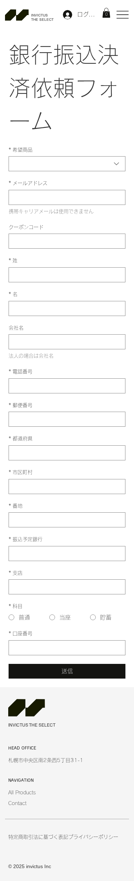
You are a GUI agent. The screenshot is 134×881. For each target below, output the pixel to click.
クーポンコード (26, 227)
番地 (16, 505)
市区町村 (21, 472)
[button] (106, 13)
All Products (22, 792)
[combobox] (67, 163)
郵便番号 (21, 405)
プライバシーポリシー (93, 836)
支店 (16, 572)
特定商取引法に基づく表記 (38, 836)
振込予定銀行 (26, 539)
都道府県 (21, 438)
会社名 (16, 327)
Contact (17, 803)
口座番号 (21, 633)
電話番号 (21, 371)
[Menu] (122, 14)
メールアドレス (28, 183)
